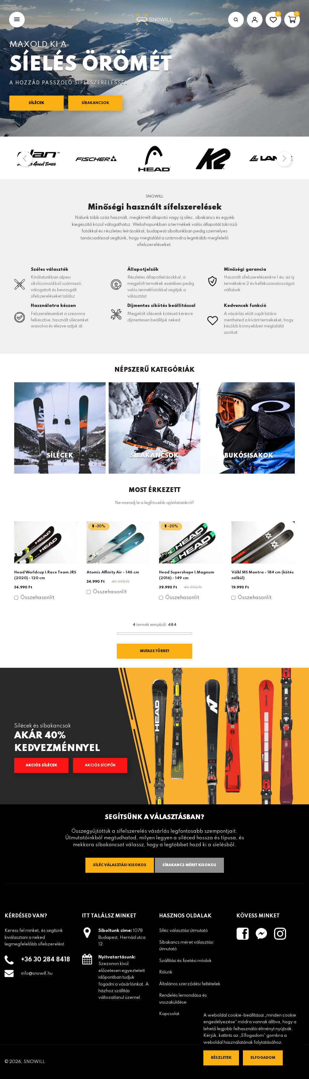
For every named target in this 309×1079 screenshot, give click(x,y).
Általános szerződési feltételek (189, 984)
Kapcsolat (169, 1014)
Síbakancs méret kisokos (189, 865)
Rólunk (165, 972)
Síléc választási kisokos (119, 865)
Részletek (221, 1058)
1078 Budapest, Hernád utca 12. (121, 937)
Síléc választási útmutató (183, 931)
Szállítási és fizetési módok (185, 961)
